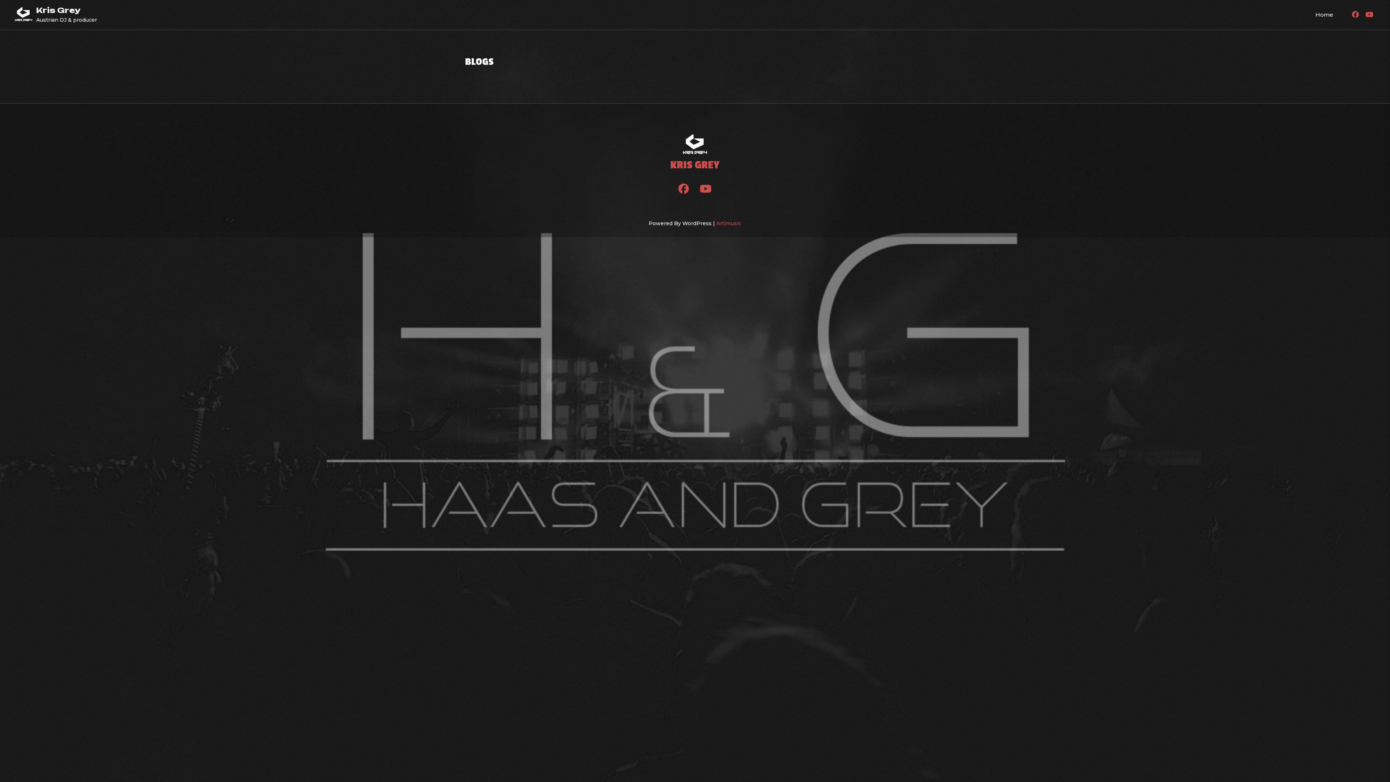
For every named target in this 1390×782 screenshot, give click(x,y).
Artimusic (728, 223)
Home (1324, 14)
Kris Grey (58, 10)
